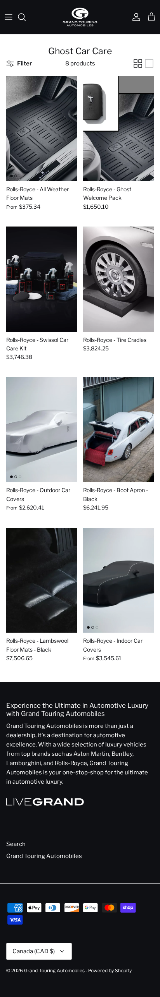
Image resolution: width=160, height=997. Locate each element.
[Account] (134, 17)
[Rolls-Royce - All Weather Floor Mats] (41, 128)
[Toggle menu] (8, 17)
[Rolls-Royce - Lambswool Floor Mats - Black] (41, 580)
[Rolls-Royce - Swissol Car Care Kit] (41, 279)
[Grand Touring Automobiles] (80, 17)
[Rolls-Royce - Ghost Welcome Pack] (118, 128)
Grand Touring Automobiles (44, 856)
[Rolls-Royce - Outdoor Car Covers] (41, 429)
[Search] (25, 17)
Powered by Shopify (110, 970)
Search (16, 844)
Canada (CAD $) (33, 951)
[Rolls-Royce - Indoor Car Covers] (118, 580)
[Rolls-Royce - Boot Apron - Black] (118, 429)
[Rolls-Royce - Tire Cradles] (118, 279)
